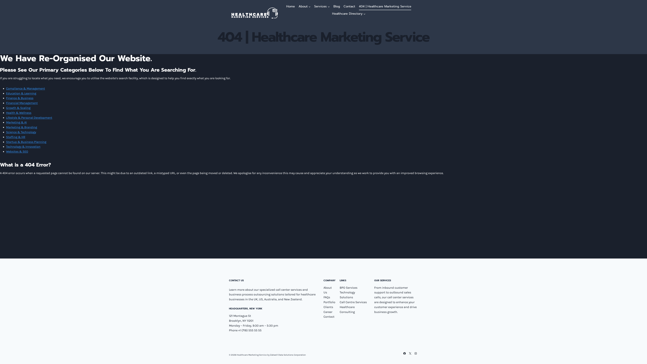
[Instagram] (415, 353)
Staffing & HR (15, 137)
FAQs (327, 297)
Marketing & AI (16, 122)
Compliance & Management (25, 88)
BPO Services (348, 288)
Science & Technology (21, 132)
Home (290, 6)
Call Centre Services (353, 302)
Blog (336, 6)
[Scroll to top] (639, 358)
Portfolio (329, 302)
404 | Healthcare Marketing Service (385, 6)
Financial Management (22, 103)
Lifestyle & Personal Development (29, 117)
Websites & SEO (17, 151)
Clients (328, 307)
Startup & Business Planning (26, 142)
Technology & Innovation (23, 146)
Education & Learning (21, 93)
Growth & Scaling (18, 108)
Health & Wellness (18, 113)
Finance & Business (19, 98)
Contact (349, 6)
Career (328, 312)
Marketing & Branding (21, 127)
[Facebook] (404, 353)
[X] (410, 353)
